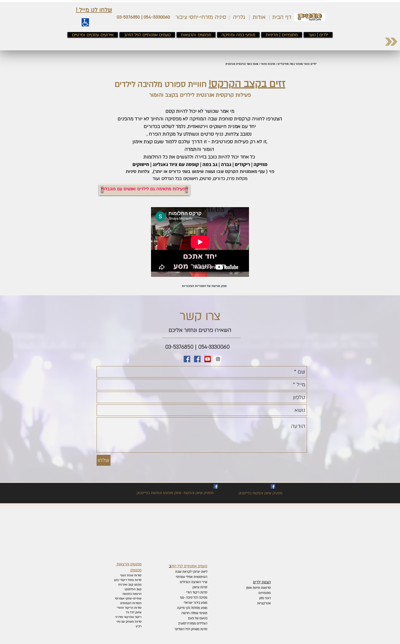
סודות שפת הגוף (130, 575)
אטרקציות (264, 603)
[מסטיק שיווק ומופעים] (187, 359)
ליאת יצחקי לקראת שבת (190, 572)
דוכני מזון (265, 598)
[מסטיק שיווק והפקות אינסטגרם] (218, 359)
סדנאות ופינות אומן (258, 588)
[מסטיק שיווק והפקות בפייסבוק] (197, 359)
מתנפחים (265, 593)
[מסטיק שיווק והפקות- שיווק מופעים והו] (216, 486)
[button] (94, 10)
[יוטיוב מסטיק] (207, 359)
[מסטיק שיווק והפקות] (273, 486)
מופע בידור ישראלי (195, 603)
